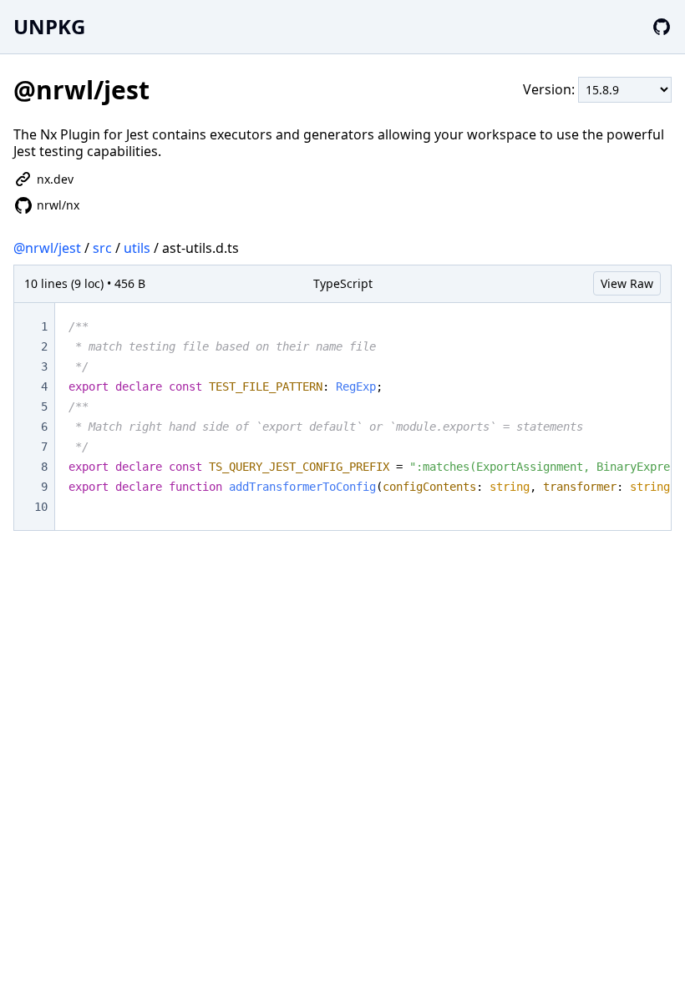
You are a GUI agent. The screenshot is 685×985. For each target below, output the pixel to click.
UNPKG (49, 26)
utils (137, 248)
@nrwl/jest (47, 248)
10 (41, 506)
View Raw (627, 283)
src (102, 248)
